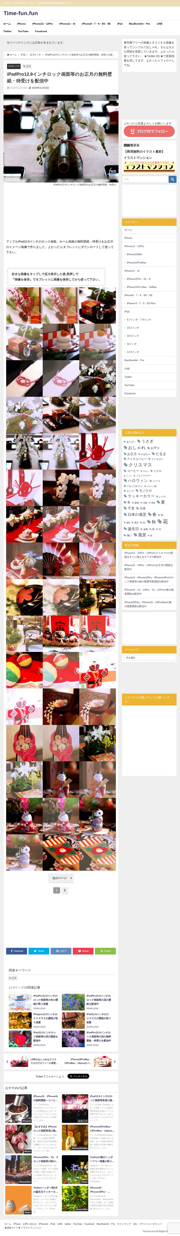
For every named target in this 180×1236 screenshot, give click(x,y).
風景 (142, 535)
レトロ (162, 496)
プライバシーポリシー (150, 1224)
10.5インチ (133, 336)
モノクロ (145, 490)
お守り (155, 447)
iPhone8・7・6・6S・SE (96, 23)
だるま (161, 454)
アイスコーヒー (137, 458)
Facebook (41, 31)
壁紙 (153, 503)
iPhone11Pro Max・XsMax (142, 287)
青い (129, 535)
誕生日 (133, 529)
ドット (129, 476)
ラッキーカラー (141, 496)
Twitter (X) (153, 56)
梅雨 (128, 523)
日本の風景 (137, 514)
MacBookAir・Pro (139, 23)
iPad (120, 23)
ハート (157, 481)
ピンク (130, 491)
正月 (28, 66)
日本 (143, 508)
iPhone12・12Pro (42, 23)
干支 (131, 508)
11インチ (132, 344)
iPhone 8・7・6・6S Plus (141, 303)
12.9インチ (14, 66)
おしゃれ (137, 448)
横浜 (136, 523)
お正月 (132, 454)
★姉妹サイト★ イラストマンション (22, 1228)
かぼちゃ (145, 454)
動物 (137, 503)
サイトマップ (124, 1224)
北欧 (145, 503)
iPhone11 (43, 1224)
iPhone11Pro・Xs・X (138, 279)
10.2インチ (133, 327)
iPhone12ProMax (136, 262)
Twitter (7, 31)
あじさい (131, 442)
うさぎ (148, 441)
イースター (157, 459)
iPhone (21, 23)
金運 (145, 529)
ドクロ (158, 471)
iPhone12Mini (134, 254)
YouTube (23, 31)
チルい (146, 471)
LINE (159, 23)
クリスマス (140, 465)
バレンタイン (135, 486)
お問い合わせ (30, 1224)
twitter (68, 1224)
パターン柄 (151, 486)
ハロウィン (138, 480)
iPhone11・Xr (67, 23)
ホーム (7, 23)
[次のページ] (61, 882)
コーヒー (133, 470)
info (135, 1224)
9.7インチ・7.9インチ (139, 319)
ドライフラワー (143, 476)
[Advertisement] (61, 214)
